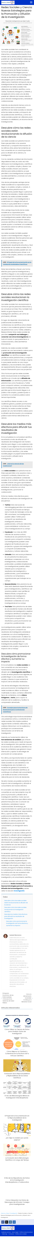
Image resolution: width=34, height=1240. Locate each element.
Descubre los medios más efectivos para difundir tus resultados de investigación (15, 916)
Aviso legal (15, 1232)
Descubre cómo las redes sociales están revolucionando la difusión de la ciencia (16, 903)
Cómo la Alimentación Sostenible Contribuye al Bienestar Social (26, 998)
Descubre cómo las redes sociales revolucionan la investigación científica (15, 909)
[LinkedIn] (14, 1222)
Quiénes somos (6, 1232)
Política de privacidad (26, 1232)
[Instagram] (10, 1222)
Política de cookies (21, 1234)
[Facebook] (2, 1222)
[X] (6, 1222)
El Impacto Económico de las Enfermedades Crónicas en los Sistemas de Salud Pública (8, 998)
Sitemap (4, 1234)
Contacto (11, 1234)
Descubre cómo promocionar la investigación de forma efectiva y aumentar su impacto (17, 923)
